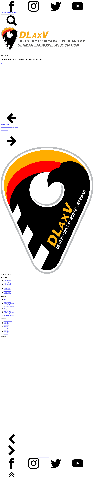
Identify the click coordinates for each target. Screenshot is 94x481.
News (1, 63)
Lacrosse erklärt (7, 280)
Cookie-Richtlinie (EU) (9, 306)
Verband (89, 52)
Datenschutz (46, 457)
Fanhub (12, 12)
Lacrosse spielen (7, 282)
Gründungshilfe (7, 302)
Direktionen (6, 323)
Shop (9, 12)
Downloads (6, 300)
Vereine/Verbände (8, 321)
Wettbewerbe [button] (63, 52)
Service (83, 52)
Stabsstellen (6, 325)
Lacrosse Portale (7, 283)
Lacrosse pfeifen (7, 284)
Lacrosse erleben (7, 285)
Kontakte (16, 12)
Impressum (40, 457)
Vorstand (6, 322)
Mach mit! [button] (55, 52)
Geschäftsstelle (7, 304)
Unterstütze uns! (4, 12)
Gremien (6, 326)
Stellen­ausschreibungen (9, 303)
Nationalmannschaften (74, 52)
